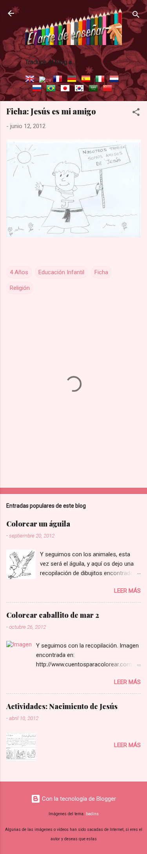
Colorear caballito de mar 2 (52, 615)
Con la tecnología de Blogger (78, 798)
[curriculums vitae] (45, 79)
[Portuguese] (52, 89)
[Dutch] (115, 79)
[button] (136, 113)
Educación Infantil (61, 272)
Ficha (101, 272)
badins (92, 813)
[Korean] (80, 89)
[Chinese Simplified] (109, 89)
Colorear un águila (38, 523)
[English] (31, 79)
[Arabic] (95, 89)
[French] (59, 79)
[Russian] (38, 89)
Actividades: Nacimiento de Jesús (62, 706)
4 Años (19, 272)
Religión (20, 287)
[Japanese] (66, 89)
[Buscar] (136, 16)
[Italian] (101, 79)
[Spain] (87, 79)
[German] (73, 79)
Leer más (127, 590)
